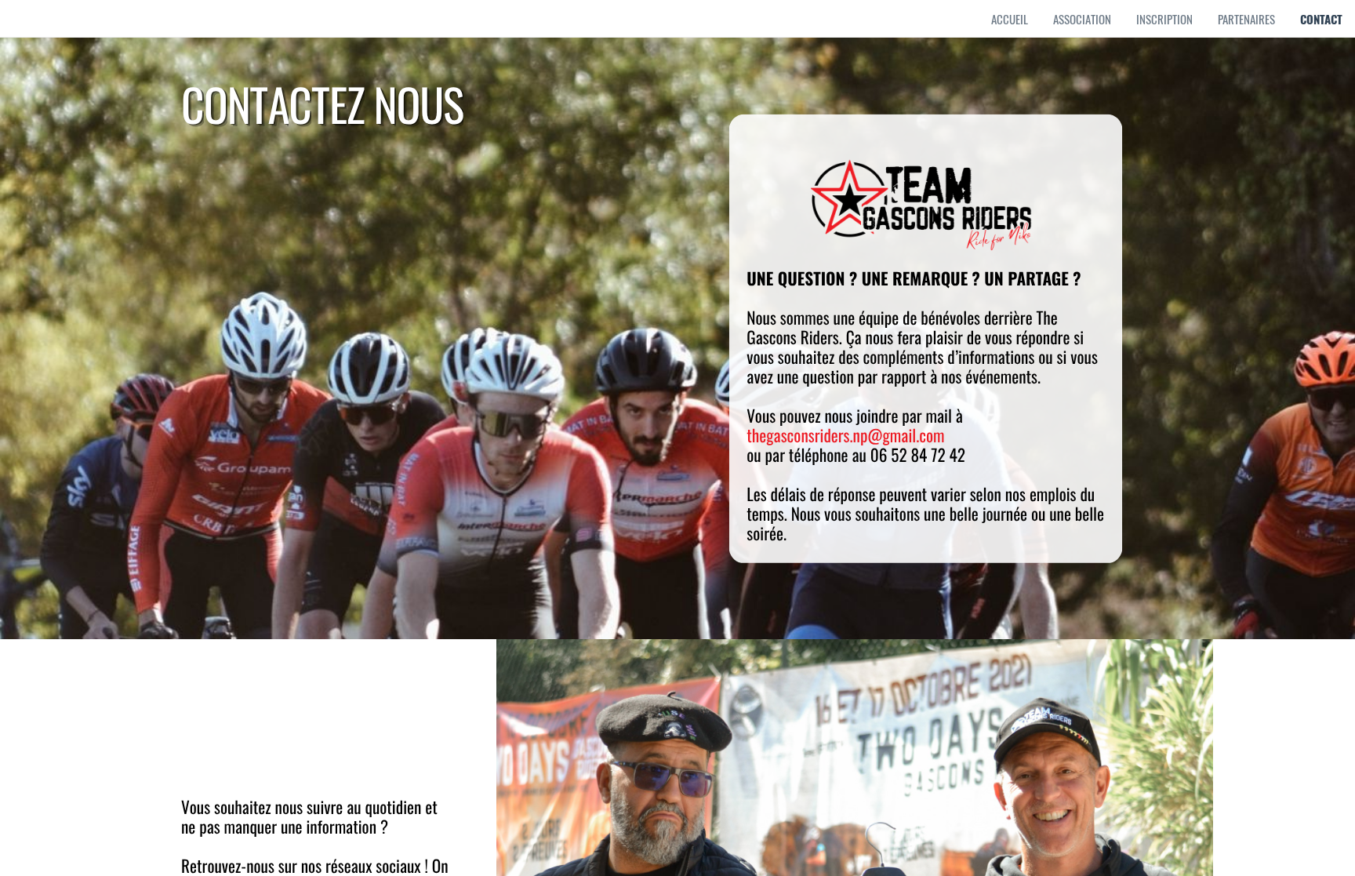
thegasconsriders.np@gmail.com (845, 435)
